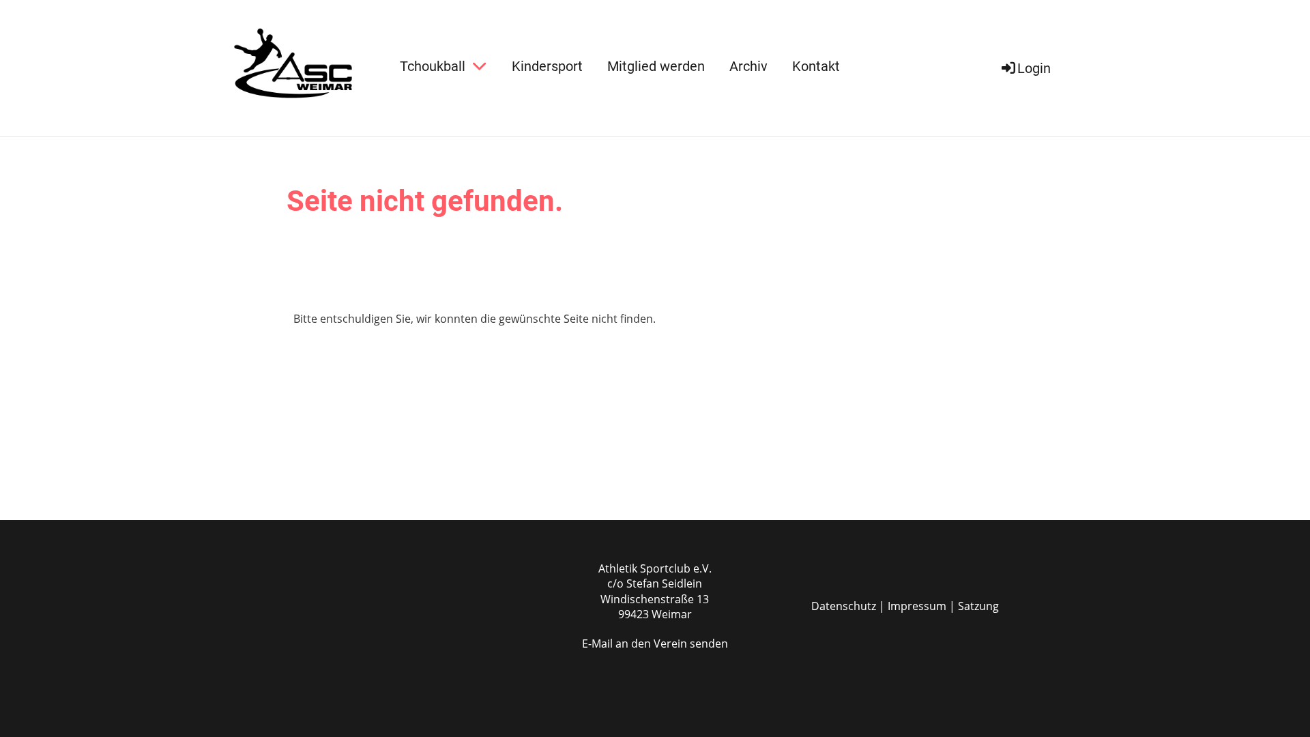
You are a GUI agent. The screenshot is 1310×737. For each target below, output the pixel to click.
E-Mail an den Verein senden (655, 643)
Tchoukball (432, 66)
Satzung (978, 605)
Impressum (917, 605)
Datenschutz (843, 605)
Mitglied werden (656, 66)
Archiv (748, 66)
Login (1034, 68)
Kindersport (547, 66)
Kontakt (816, 66)
